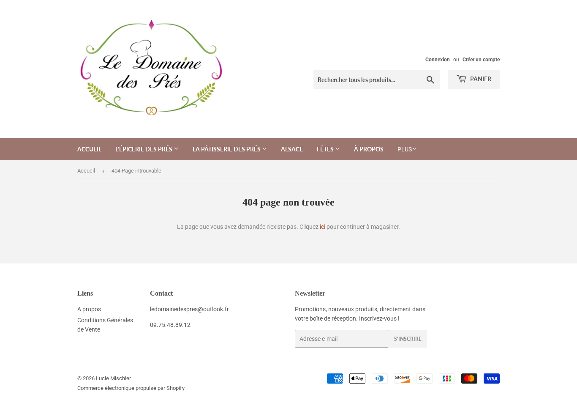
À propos (369, 149)
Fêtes (326, 149)
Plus (404, 149)
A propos (89, 309)
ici (322, 226)
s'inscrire (408, 339)
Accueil (89, 149)
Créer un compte (481, 60)
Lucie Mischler (113, 378)
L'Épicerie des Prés (144, 149)
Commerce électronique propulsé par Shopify (131, 388)
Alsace (292, 149)
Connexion (437, 60)
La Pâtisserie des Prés (227, 149)
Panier (480, 78)
